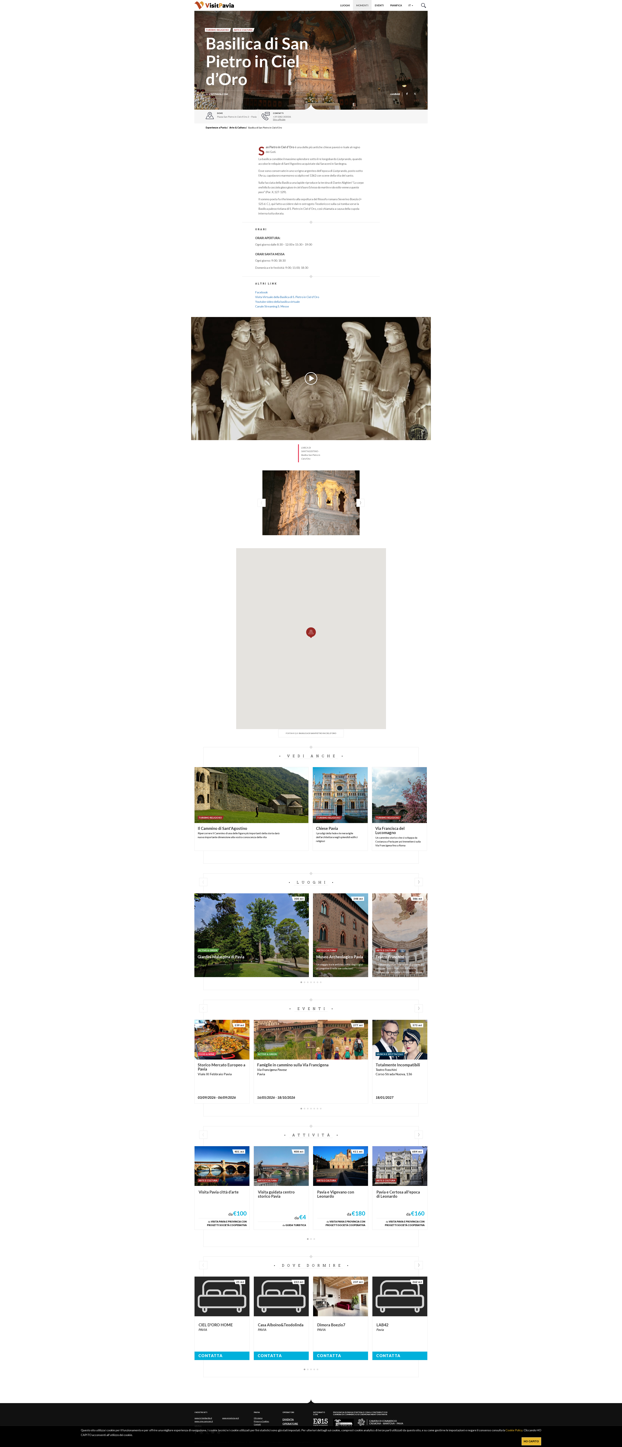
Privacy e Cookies (261, 1421)
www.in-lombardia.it (203, 1418)
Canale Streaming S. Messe (272, 306)
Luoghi (345, 5)
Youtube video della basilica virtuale (277, 301)
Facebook (261, 292)
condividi (395, 94)
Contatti (257, 1424)
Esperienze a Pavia (216, 127)
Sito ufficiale (279, 119)
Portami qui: (311, 733)
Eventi (379, 5)
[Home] (214, 5)
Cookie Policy (514, 1430)
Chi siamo (258, 1418)
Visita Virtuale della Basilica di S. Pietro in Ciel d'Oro (287, 297)
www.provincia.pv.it (230, 1418)
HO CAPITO (531, 1441)
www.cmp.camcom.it (204, 1421)
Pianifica (396, 5)
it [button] (410, 5)
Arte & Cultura (237, 127)
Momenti (362, 5)
